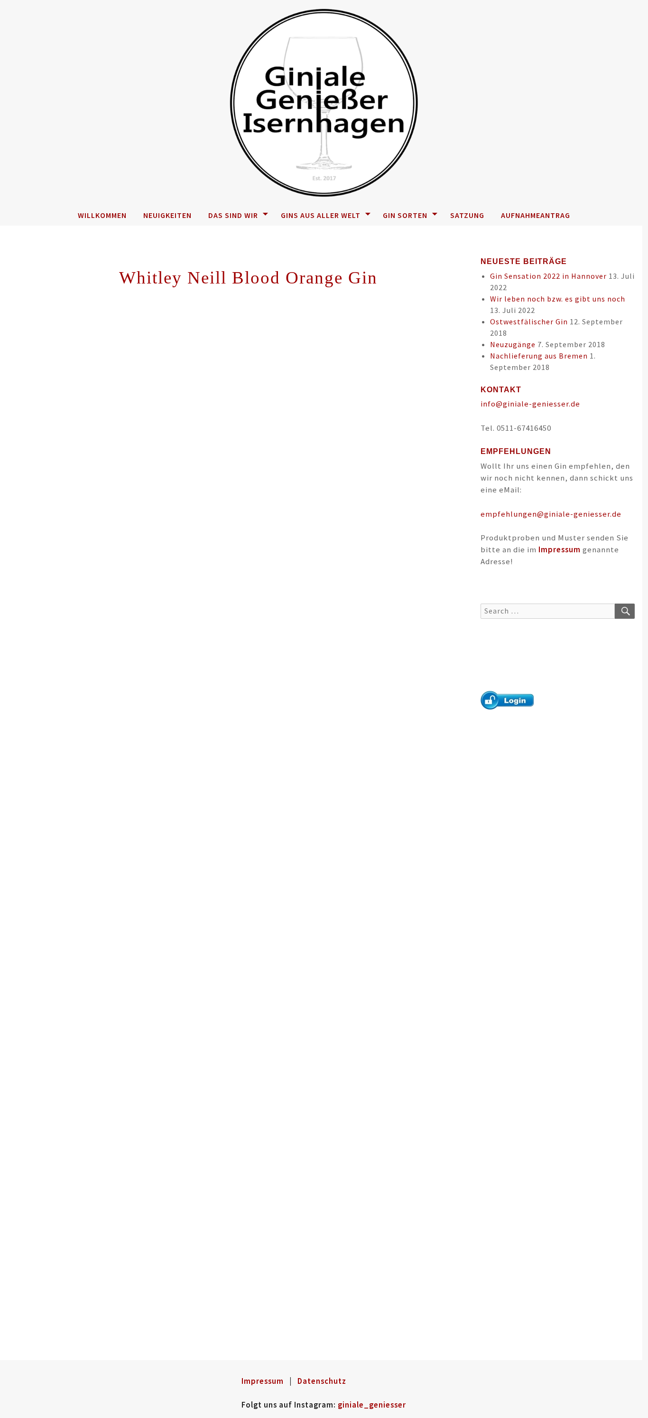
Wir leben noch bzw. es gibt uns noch (557, 298)
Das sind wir (233, 215)
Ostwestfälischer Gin (529, 321)
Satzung (467, 215)
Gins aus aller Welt (321, 215)
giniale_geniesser (372, 1404)
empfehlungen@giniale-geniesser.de (551, 514)
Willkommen (102, 215)
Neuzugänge (513, 344)
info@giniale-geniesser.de (530, 403)
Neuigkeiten (167, 215)
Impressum (559, 549)
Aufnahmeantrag (535, 215)
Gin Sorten (405, 215)
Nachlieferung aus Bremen (539, 355)
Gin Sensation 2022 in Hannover (548, 276)
